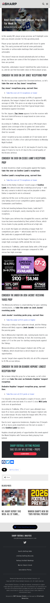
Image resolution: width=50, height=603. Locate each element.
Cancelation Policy (25, 570)
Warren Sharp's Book (25, 565)
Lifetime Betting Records (25, 556)
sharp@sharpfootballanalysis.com (25, 538)
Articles (14, 470)
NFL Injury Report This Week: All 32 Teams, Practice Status (11, 513)
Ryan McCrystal (12, 27)
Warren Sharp (35, 518)
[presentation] (44, 504)
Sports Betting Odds (25, 551)
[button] (47, 4)
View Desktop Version (26, 527)
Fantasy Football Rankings (25, 560)
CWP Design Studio (20, 596)
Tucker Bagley (9, 518)
